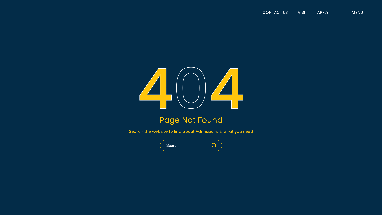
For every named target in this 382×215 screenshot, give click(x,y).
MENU (357, 12)
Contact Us (275, 12)
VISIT (302, 12)
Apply (323, 12)
